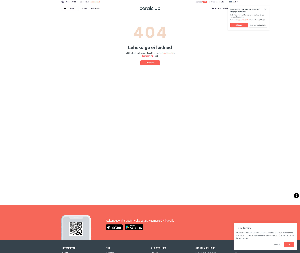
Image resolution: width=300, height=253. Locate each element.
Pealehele (150, 63)
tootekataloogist (166, 53)
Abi (222, 2)
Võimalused (95, 8)
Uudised (214, 2)
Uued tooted (84, 2)
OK (289, 244)
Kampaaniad (95, 2)
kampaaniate (147, 56)
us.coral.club (243, 20)
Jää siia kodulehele (258, 25)
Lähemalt (276, 244)
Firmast (84, 8)
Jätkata (239, 25)
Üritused (199, 2)
